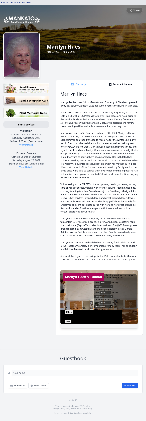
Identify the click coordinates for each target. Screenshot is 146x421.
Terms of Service (80, 408)
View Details (26, 144)
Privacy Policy (65, 408)
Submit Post (129, 385)
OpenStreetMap (76, 413)
